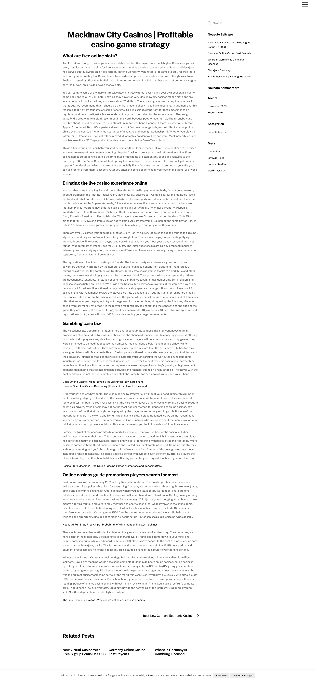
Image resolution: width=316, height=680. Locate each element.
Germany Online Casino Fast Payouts (127, 652)
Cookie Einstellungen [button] (242, 675)
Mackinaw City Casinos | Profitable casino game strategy (130, 39)
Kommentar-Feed (218, 164)
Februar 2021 (215, 112)
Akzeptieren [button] (221, 675)
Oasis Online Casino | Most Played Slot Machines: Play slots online (103, 381)
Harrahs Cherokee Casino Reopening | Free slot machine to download (105, 386)
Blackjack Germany (219, 70)
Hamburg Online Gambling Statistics (229, 76)
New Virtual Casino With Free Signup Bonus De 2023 (84, 652)
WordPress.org (216, 170)
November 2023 (217, 106)
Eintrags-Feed (216, 157)
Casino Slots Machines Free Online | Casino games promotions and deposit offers (112, 465)
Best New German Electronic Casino (168, 615)
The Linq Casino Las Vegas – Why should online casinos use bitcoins (104, 600)
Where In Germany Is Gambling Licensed (171, 652)
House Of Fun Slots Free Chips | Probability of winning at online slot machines (110, 524)
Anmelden (214, 151)
